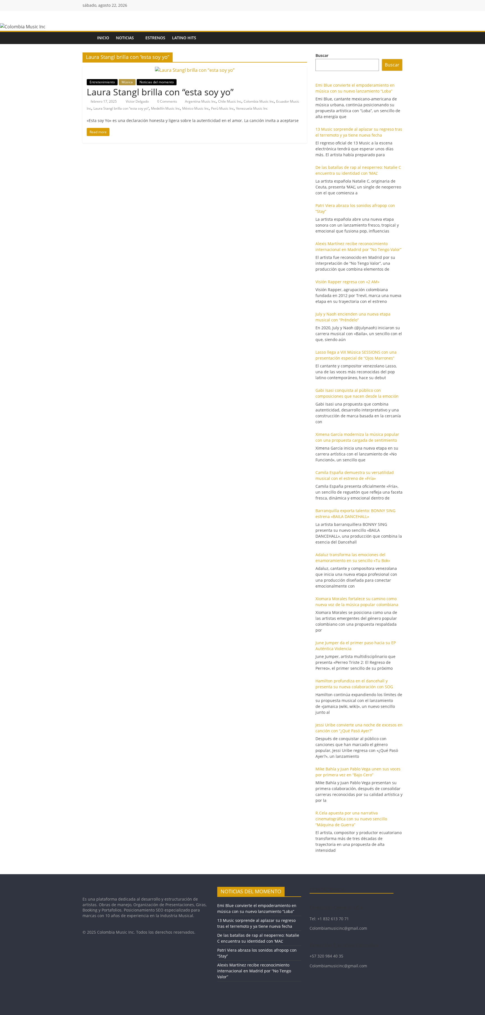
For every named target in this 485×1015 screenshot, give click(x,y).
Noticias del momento (156, 82)
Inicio (103, 37)
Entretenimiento (102, 82)
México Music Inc (195, 108)
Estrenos (155, 37)
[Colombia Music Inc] (88, 38)
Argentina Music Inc (200, 101)
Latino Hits (184, 37)
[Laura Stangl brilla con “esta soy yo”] (195, 70)
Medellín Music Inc (165, 108)
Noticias (125, 37)
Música (127, 82)
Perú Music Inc (222, 108)
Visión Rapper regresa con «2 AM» (347, 281)
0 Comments (166, 101)
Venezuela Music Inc (252, 108)
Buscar (321, 55)
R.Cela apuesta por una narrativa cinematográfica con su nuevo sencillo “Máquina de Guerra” (351, 818)
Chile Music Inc (229, 101)
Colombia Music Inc (259, 101)
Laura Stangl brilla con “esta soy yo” (160, 92)
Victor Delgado (138, 101)
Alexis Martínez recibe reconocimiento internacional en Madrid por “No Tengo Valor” (254, 970)
